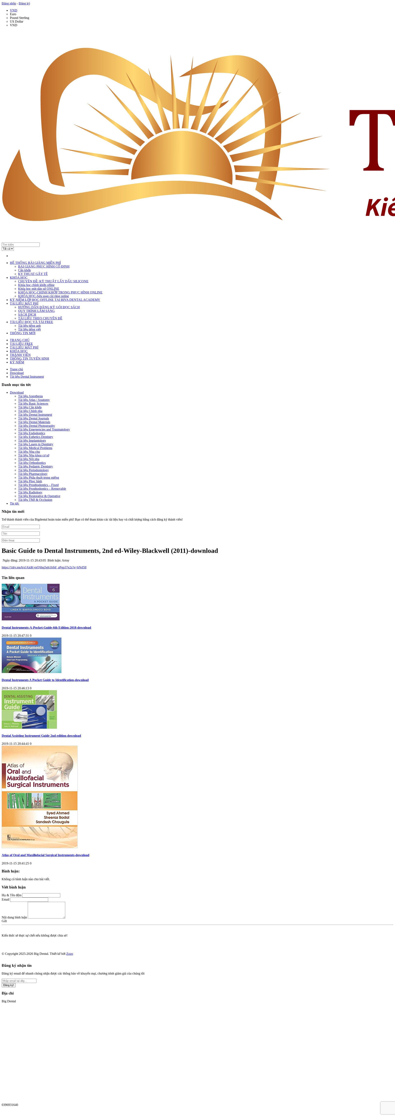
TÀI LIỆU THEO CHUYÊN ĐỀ (40, 318)
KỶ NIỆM (17, 362)
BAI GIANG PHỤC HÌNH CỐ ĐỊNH (44, 266)
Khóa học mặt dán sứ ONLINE (38, 288)
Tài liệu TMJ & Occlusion (35, 499)
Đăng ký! (8, 985)
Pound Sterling (19, 18)
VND (13, 10)
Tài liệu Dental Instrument (35, 414)
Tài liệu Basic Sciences (33, 403)
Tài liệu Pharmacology (33, 474)
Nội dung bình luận (14, 917)
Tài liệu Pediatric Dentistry (35, 466)
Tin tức (14, 503)
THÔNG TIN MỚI (22, 333)
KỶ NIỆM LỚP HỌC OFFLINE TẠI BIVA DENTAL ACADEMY (55, 299)
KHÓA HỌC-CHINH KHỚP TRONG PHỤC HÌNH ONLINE (60, 292)
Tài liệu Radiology (30, 492)
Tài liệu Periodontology (33, 470)
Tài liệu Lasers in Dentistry (35, 444)
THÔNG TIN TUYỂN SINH (29, 358)
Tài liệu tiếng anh (29, 325)
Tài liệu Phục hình (30, 481)
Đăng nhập (9, 3)
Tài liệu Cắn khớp (30, 407)
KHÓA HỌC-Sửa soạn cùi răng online (43, 296)
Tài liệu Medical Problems (35, 448)
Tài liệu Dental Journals (33, 418)
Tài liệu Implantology (32, 440)
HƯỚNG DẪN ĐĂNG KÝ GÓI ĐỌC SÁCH (49, 307)
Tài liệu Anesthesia (30, 396)
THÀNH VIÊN (20, 355)
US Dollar (16, 21)
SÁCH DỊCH (27, 314)
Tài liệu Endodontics (31, 433)
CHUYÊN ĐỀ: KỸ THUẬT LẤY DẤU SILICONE (53, 281)
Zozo (69, 953)
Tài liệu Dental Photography (36, 425)
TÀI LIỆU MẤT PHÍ (24, 303)
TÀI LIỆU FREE (21, 343)
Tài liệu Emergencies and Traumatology (44, 429)
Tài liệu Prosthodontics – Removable (42, 488)
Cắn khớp (24, 270)
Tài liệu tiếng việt (29, 329)
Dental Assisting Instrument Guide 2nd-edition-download (41, 735)
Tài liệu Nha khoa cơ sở (33, 455)
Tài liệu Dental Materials (34, 422)
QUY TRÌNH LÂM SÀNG (36, 311)
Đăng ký (24, 3)
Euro (13, 14)
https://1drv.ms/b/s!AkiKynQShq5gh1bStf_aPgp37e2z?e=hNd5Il (44, 567)
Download (17, 392)
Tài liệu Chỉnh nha (30, 411)
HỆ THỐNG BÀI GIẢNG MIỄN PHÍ (35, 263)
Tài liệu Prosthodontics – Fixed (38, 485)
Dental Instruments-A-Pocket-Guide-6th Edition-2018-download (46, 627)
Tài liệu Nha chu (29, 451)
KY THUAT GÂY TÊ (33, 274)
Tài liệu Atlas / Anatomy (34, 400)
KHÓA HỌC (19, 277)
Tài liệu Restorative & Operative (39, 496)
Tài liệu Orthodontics (32, 462)
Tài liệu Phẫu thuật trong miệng (38, 477)
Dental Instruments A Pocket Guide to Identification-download (45, 680)
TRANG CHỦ (20, 340)
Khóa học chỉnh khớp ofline (36, 285)
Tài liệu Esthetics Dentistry (35, 437)
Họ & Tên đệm (11, 895)
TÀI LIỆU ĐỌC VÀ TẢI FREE (31, 322)
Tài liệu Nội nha (28, 459)
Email (5, 899)
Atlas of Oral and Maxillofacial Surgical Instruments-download (45, 855)
